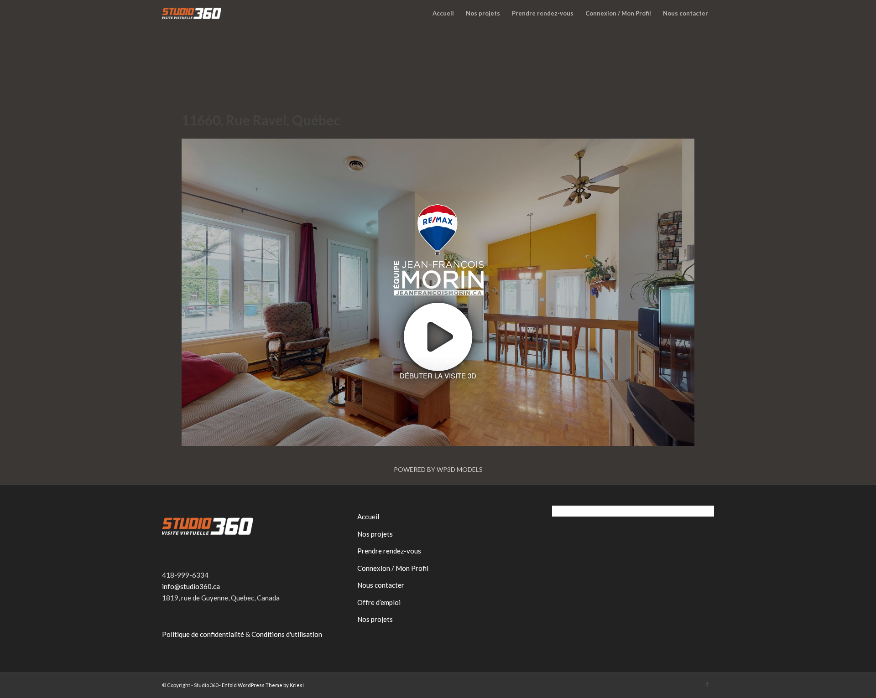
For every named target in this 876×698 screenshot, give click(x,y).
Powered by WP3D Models (438, 469)
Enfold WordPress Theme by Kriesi (263, 685)
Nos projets (375, 534)
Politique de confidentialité (203, 634)
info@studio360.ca (191, 586)
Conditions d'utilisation (286, 634)
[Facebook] (707, 684)
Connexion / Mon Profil (392, 568)
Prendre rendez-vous (389, 551)
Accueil (368, 516)
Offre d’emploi (379, 602)
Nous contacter (380, 585)
